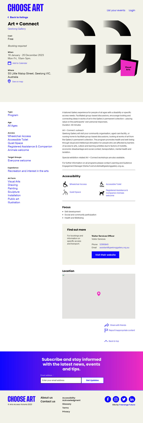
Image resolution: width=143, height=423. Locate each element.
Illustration (14, 202)
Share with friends (118, 325)
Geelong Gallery (17, 28)
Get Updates (92, 380)
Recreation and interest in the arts (28, 171)
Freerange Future (127, 404)
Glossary (66, 404)
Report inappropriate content (122, 330)
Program (13, 115)
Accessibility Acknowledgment (71, 399)
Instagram (116, 399)
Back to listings (19, 17)
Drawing (13, 185)
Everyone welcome (19, 160)
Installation (14, 195)
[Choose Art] (26, 7)
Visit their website (105, 254)
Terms (65, 407)
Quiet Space (75, 192)
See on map (17, 81)
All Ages (12, 125)
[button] (98, 293)
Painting (13, 188)
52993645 (104, 244)
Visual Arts (14, 181)
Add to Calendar (20, 63)
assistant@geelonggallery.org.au (114, 247)
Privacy (66, 411)
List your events (116, 10)
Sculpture (14, 192)
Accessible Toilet (113, 184)
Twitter (124, 399)
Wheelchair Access (78, 184)
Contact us (48, 401)
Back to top (114, 341)
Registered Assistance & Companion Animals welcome (117, 193)
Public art (13, 199)
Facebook (108, 399)
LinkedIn (132, 399)
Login (132, 10)
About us (47, 397)
